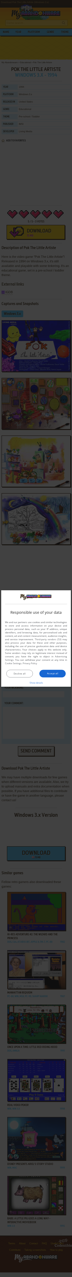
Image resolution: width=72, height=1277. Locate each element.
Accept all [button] (52, 673)
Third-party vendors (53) (48, 639)
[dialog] (36, 638)
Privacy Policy (30, 663)
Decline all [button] (20, 673)
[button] (36, 682)
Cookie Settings (13, 663)
